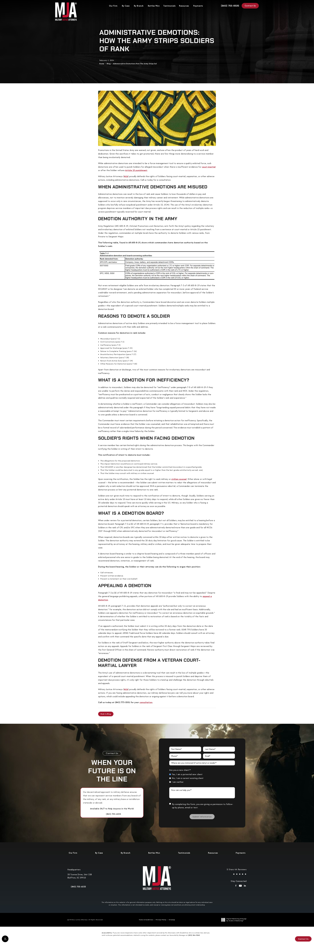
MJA (126, 176)
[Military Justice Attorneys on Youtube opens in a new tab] (240, 886)
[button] (5, 939)
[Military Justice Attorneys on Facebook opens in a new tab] (235, 886)
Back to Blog (106, 714)
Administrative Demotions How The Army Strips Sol (135, 63)
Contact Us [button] (303, 938)
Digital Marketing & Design (236, 920)
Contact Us (250, 5)
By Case (126, 5)
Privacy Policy (161, 920)
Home (101, 63)
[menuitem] (235, 886)
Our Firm (113, 5)
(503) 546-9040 (194, 935)
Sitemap (172, 920)
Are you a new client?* (180, 770)
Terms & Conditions (146, 920)
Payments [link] (198, 5)
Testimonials (169, 5)
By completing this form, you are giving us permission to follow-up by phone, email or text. (202, 806)
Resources (184, 5)
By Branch (139, 5)
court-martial (209, 166)
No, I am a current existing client (187, 778)
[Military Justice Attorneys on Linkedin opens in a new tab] (245, 886)
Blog (108, 63)
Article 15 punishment (136, 170)
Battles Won (154, 5)
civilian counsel (179, 479)
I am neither (178, 781)
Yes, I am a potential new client (187, 774)
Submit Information (202, 816)
